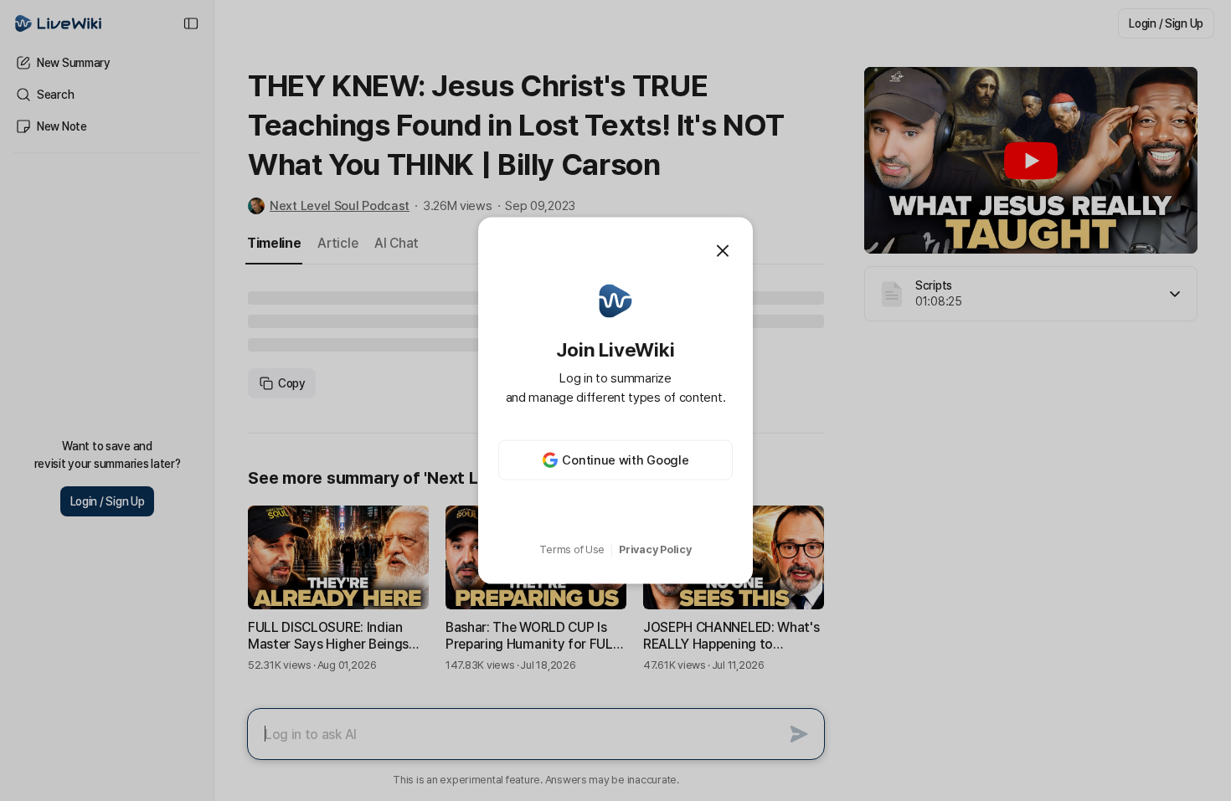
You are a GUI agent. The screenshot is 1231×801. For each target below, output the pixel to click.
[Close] (722, 250)
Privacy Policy (655, 549)
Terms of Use (572, 549)
